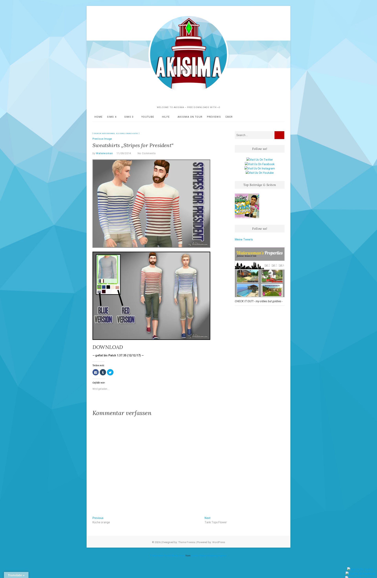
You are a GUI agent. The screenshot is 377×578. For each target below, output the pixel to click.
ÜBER (229, 116)
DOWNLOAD (107, 347)
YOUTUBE (147, 116)
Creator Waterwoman (104, 133)
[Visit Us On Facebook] (260, 164)
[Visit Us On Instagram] (259, 168)
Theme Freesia (186, 542)
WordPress (218, 542)
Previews (214, 116)
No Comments (147, 153)
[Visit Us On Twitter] (259, 159)
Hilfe (166, 116)
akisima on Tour (190, 116)
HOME (98, 116)
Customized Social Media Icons (167, 555)
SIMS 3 (129, 116)
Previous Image (102, 138)
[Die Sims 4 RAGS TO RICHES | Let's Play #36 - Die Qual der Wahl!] (247, 206)
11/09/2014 (123, 153)
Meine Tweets (244, 239)
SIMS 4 (111, 116)
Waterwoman (104, 153)
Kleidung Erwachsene (127, 133)
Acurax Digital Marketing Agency (209, 555)
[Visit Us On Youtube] (259, 172)
